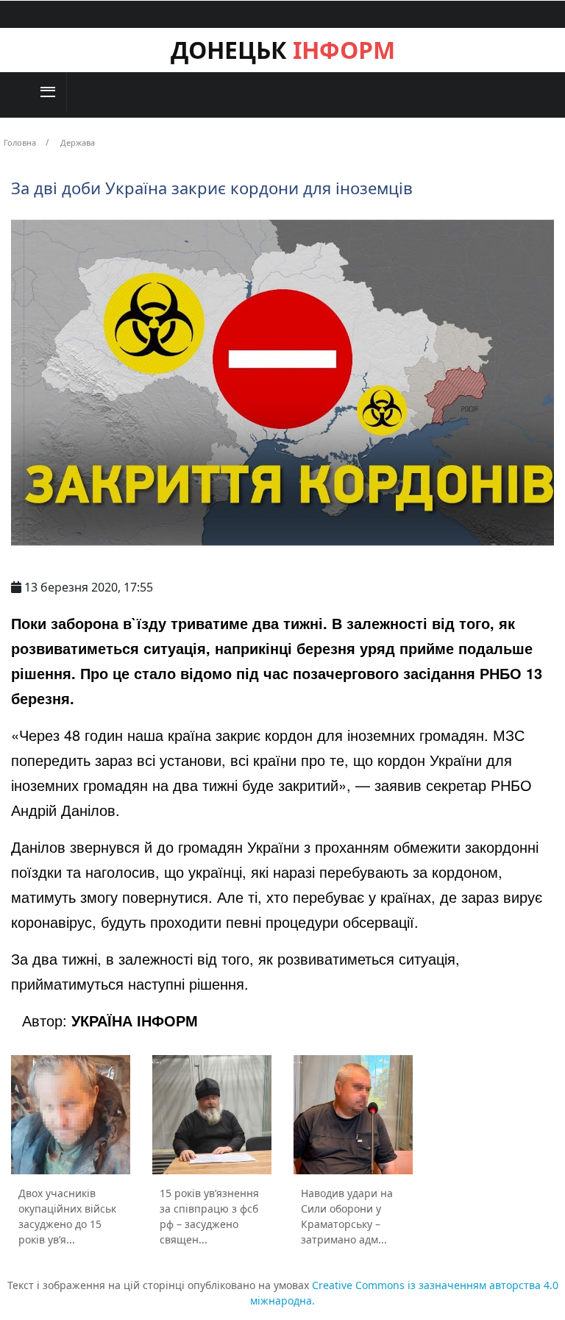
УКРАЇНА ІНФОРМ (134, 1020)
